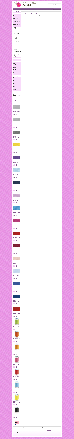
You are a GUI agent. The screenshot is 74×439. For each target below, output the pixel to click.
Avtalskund (14, 89)
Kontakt (31, 8)
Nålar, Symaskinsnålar (17, 30)
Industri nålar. (16, 31)
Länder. (14, 77)
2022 (15, 40)
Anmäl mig (48, 430)
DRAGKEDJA (14, 69)
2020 (14, 55)
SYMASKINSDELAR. (15, 14)
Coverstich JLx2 (16, 47)
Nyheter (23, 8)
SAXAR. (14, 72)
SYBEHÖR (14, 59)
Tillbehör (15, 56)
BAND (14, 15)
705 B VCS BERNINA (16, 54)
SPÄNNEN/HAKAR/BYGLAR (16, 21)
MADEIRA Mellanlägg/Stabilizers (16, 68)
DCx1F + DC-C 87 (17, 45)
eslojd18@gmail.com (16, 96)
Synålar (15, 29)
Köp (16, 114)
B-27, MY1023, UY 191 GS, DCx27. (17, 44)
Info (14, 114)
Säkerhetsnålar (16, 27)
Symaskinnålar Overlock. (16, 34)
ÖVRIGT (14, 65)
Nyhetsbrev (27, 8)
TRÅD (14, 62)
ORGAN (15, 53)
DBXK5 (15, 43)
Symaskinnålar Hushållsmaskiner (16, 33)
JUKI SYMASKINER (15, 12)
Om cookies (14, 87)
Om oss (20, 8)
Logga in (14, 90)
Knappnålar (15, 28)
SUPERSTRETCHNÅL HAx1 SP (17, 52)
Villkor (17, 8)
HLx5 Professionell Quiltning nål (16, 50)
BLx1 (15, 46)
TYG (13, 60)
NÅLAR (14, 25)
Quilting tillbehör (15, 18)
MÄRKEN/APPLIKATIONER (16, 24)
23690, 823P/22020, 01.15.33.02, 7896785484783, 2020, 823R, (17, 38)
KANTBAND (14, 17)
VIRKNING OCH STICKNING (15, 64)
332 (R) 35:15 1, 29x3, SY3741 (17, 42)
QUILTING (14, 57)
